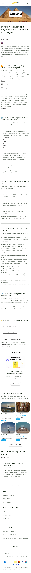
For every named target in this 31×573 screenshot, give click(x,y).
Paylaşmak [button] (5, 39)
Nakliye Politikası (7, 498)
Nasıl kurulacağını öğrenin (10, 332)
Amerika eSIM (4, 434)
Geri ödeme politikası (7, 569)
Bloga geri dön (16, 352)
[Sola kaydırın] (12, 485)
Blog (4, 522)
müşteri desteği (18, 284)
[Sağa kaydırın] (18, 485)
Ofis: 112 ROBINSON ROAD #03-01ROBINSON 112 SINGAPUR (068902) (15, 539)
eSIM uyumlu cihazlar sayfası (17, 218)
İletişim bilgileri (24, 567)
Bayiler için (6, 518)
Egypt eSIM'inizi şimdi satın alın (11, 326)
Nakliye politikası (18, 569)
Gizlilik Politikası (7, 502)
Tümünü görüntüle (15, 444)
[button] (3, 2)
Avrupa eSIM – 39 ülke (20, 413)
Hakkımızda (4, 344)
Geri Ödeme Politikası (8, 495)
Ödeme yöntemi (7, 515)
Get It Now (15, 383)
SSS (4, 511)
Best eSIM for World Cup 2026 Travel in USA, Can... (13, 464)
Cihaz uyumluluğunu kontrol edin (12, 339)
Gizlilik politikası (16, 567)
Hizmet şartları (26, 569)
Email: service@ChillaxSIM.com (11, 534)
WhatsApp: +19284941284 (9, 531)
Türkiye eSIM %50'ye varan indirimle (7, 414)
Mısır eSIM (18, 434)
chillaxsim (9, 567)
